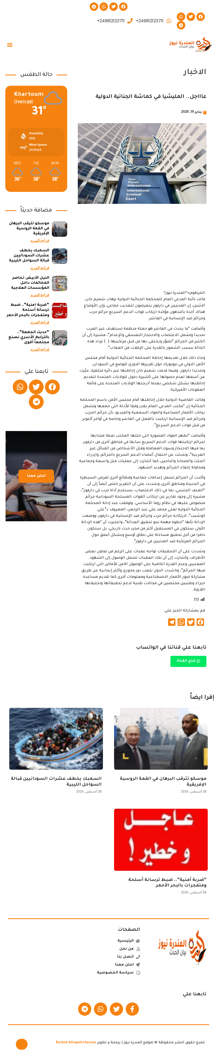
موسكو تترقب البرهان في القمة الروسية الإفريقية (29, 229)
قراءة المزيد (39, 240)
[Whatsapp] (104, 6)
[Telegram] (94, 6)
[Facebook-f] (132, 1009)
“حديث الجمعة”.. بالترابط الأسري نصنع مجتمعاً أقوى (28, 337)
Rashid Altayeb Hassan (76, 1043)
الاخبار (195, 72)
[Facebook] (123, 6)
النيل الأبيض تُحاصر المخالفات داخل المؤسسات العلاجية (30, 283)
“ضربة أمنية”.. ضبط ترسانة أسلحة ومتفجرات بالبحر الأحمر (28, 310)
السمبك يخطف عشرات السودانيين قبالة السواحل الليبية (29, 256)
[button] (9, 44)
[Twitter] (113, 6)
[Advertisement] (142, 253)
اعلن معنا (36, 476)
